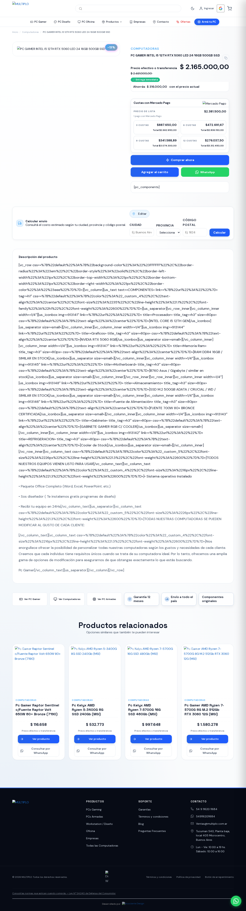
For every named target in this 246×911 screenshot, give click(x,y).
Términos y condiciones (153, 816)
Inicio (15, 32)
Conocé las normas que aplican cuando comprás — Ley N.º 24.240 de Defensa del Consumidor (64, 893)
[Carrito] (229, 8)
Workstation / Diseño (99, 824)
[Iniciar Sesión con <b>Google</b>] (220, 8)
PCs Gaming (93, 809)
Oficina (90, 831)
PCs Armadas (94, 816)
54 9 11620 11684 (206, 809)
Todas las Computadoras (102, 845)
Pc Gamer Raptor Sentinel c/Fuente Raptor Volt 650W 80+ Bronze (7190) (37, 709)
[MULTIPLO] (40, 8)
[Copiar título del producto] (226, 58)
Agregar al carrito (154, 172)
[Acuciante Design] (133, 904)
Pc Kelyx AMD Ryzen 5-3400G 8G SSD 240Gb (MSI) (87, 709)
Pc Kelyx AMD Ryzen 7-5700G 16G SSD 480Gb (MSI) (144, 709)
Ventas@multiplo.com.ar (211, 823)
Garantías (144, 809)
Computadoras (30, 32)
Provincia (165, 225)
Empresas (92, 838)
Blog (141, 824)
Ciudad (136, 225)
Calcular (219, 232)
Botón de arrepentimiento (219, 877)
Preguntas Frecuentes (152, 831)
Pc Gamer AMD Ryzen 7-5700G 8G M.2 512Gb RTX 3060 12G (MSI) (204, 709)
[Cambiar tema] (192, 8)
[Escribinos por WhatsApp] (236, 901)
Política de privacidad (188, 877)
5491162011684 (205, 816)
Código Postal (189, 222)
